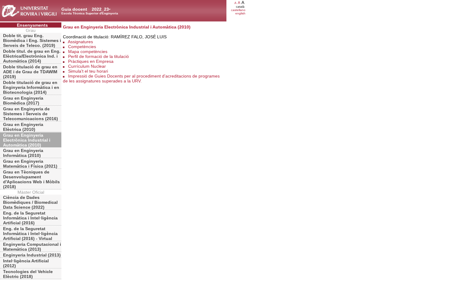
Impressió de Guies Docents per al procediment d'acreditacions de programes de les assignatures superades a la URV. (141, 78)
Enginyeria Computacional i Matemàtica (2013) (32, 247)
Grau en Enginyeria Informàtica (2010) (23, 153)
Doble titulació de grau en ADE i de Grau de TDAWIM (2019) (30, 71)
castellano (238, 10)
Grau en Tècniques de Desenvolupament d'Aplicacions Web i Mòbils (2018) (31, 179)
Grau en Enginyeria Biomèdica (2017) (23, 100)
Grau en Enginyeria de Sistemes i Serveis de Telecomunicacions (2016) (30, 113)
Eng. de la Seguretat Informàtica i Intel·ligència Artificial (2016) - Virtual (30, 233)
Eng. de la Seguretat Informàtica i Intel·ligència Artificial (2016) (30, 218)
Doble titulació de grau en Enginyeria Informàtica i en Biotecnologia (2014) (31, 87)
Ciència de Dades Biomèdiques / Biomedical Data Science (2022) (30, 202)
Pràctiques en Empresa (91, 61)
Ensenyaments (32, 25)
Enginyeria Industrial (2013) (32, 255)
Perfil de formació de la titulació (98, 56)
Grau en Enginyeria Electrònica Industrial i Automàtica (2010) (26, 140)
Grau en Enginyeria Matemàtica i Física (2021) (30, 164)
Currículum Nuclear (87, 66)
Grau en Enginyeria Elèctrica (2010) (23, 127)
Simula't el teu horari (88, 71)
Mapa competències (87, 51)
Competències (82, 46)
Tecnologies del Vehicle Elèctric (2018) (28, 274)
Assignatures (80, 41)
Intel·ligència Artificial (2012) (26, 263)
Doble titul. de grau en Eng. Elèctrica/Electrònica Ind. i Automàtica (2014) (31, 56)
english (240, 13)
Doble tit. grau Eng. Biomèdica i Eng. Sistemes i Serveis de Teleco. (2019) (32, 40)
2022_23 (100, 9)
